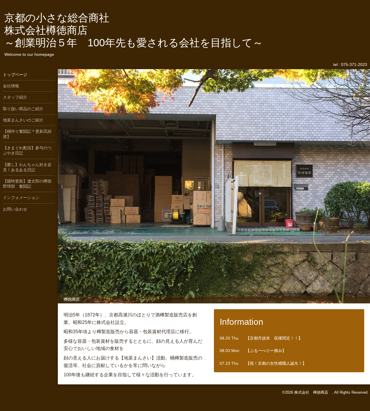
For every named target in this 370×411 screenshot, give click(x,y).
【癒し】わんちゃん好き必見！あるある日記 (27, 167)
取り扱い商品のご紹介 (23, 108)
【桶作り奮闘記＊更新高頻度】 (27, 134)
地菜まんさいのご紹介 (23, 120)
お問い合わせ (15, 209)
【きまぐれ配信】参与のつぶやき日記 (27, 150)
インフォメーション (21, 197)
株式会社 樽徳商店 (313, 392)
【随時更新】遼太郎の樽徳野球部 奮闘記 (27, 184)
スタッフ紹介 (15, 97)
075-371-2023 (354, 64)
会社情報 (11, 86)
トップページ (15, 74)
